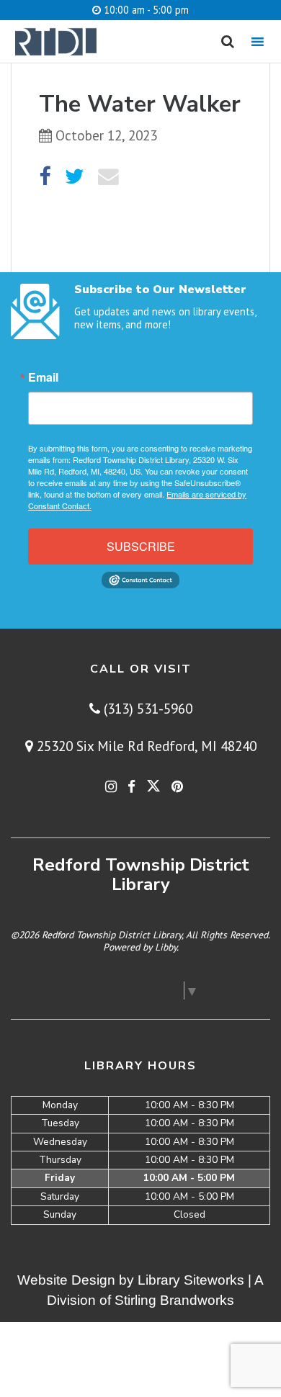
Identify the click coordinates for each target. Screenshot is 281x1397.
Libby (166, 946)
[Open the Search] (227, 41)
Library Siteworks (191, 1280)
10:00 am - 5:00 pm (145, 10)
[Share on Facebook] (44, 176)
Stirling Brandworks (174, 1300)
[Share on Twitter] (74, 176)
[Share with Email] (108, 176)
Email (43, 377)
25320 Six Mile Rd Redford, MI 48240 (145, 746)
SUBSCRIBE (141, 546)
